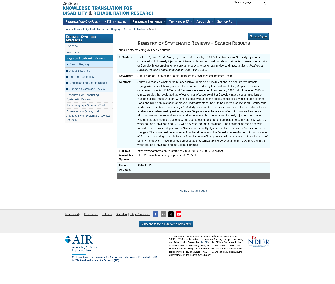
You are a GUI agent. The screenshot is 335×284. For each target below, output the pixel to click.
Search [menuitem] (223, 21)
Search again (199, 190)
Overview (72, 46)
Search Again (258, 36)
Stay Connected (140, 214)
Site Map (121, 214)
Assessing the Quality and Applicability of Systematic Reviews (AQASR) (88, 115)
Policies (107, 214)
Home (68, 29)
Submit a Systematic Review (87, 89)
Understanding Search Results (88, 82)
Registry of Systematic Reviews (128, 29)
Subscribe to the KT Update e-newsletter (166, 224)
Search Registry (80, 64)
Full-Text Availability (81, 76)
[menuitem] (82, 21)
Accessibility (72, 214)
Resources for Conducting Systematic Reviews (82, 97)
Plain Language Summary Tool (85, 105)
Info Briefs (72, 52)
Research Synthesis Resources (91, 29)
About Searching (79, 70)
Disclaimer (91, 214)
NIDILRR (203, 242)
